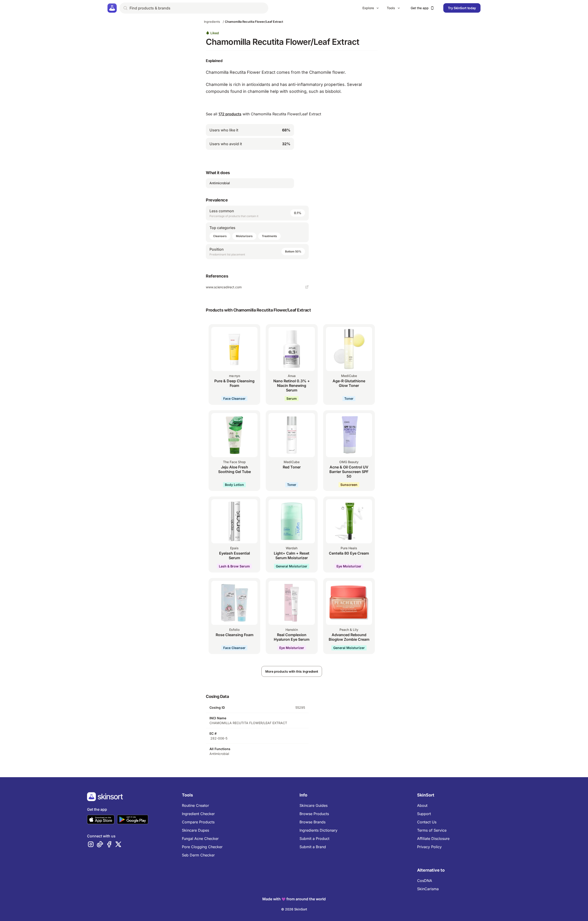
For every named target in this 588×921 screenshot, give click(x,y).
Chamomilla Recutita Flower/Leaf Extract (254, 21)
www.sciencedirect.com (224, 287)
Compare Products (198, 822)
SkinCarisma (428, 889)
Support (424, 813)
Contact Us (426, 822)
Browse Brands (312, 822)
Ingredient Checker (198, 813)
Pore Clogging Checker (202, 846)
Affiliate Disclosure (433, 838)
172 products (229, 114)
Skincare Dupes (195, 830)
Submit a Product (314, 838)
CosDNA (424, 880)
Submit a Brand (313, 846)
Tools (391, 8)
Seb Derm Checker (198, 855)
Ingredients (212, 21)
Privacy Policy (429, 846)
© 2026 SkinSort (294, 909)
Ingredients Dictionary (318, 830)
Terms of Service (432, 830)
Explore (368, 8)
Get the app (420, 8)
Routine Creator (195, 805)
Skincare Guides (314, 805)
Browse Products (314, 813)
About (422, 805)
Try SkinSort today (462, 8)
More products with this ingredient (291, 671)
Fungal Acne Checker (200, 838)
